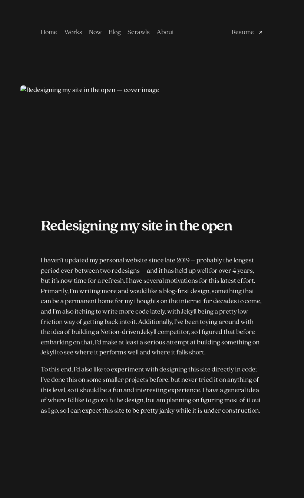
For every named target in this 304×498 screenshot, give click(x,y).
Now (95, 32)
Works (73, 32)
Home (49, 32)
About (165, 32)
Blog (115, 32)
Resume (243, 32)
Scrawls (139, 32)
